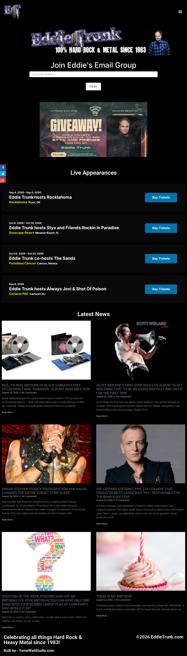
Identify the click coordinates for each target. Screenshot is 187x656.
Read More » (8, 412)
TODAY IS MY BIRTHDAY (114, 596)
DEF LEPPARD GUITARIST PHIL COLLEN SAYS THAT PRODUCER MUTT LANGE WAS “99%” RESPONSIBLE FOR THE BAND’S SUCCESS (138, 493)
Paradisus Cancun (22, 263)
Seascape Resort (21, 233)
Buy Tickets (161, 197)
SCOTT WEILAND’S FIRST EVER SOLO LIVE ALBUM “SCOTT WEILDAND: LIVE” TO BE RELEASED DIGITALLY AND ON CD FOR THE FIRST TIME (139, 389)
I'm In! (93, 86)
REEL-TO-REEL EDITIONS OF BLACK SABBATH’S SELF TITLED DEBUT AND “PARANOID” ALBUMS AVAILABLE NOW (46, 387)
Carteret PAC (18, 294)
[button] (180, 12)
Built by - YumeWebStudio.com (29, 650)
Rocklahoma (18, 202)
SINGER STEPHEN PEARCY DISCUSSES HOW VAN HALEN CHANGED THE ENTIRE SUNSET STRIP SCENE (44, 491)
